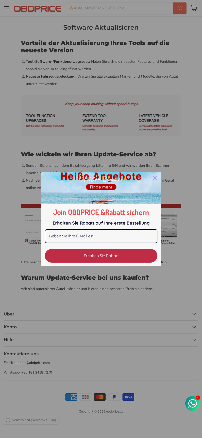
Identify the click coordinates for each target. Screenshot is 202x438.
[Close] (155, 178)
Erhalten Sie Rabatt (101, 255)
